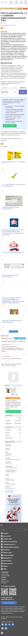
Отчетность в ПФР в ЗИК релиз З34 (13, 252)
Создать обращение (8, 602)
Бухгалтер (8, 455)
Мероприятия (7, 558)
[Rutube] (5, 628)
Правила (3, 577)
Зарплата (7, 449)
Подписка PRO (5, 575)
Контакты (4, 583)
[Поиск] (5, 2)
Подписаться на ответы (7, 338)
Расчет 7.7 (8, 463)
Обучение (6, 549)
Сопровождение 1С (9, 544)
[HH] (9, 624)
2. (1, 356)
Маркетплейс (7, 552)
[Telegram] (2, 624)
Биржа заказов (7, 563)
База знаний (7, 536)
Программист (9, 454)
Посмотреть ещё (13, 331)
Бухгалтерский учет (10, 488)
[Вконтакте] (5, 624)
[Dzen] (12, 624)
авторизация (12, 365)
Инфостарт (4, 140)
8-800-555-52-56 (6, 597)
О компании (4, 572)
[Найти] (25, 529)
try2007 (6, 356)
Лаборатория (7, 539)
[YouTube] (2, 628)
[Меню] (2, 2)
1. (1, 344)
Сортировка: (9, 341)
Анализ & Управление (10, 541)
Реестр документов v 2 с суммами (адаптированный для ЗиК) (14, 17)
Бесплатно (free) (9, 492)
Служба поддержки (9, 586)
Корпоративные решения (11, 547)
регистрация (4, 365)
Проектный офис (8, 555)
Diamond (6, 344)
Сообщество (5, 574)
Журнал (5, 533)
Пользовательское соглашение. (9, 611)
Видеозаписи (7, 560)
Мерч (5, 569)
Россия (7, 475)
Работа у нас (5, 581)
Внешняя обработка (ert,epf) (12, 459)
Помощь (3, 579)
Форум (5, 566)
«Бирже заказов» (10, 407)
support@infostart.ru (7, 599)
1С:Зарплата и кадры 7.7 (11, 467)
